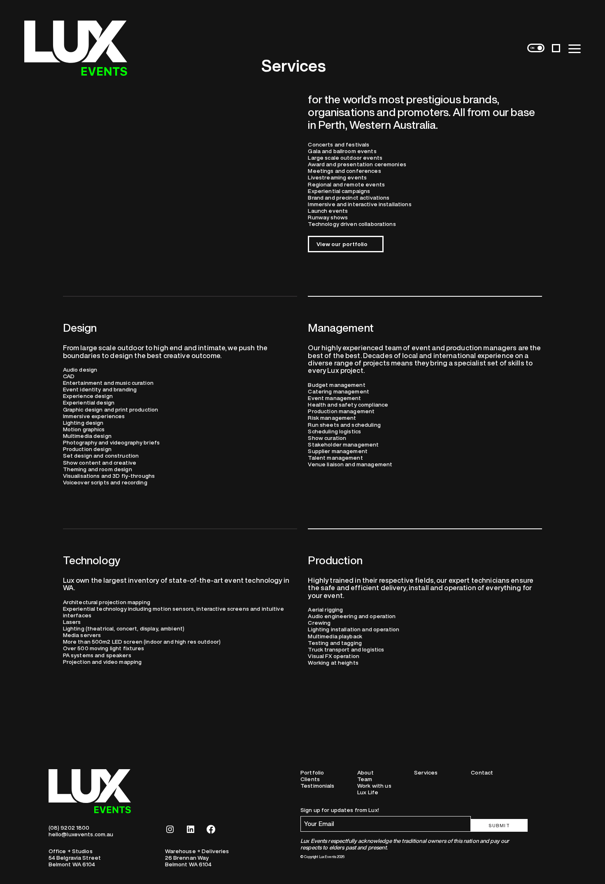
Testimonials (317, 786)
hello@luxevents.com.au (81, 834)
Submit (499, 825)
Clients (310, 779)
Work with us (374, 786)
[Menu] (574, 48)
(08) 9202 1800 (69, 827)
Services (425, 772)
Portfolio (312, 772)
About (365, 772)
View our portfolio (341, 244)
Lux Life (367, 792)
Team (364, 779)
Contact (482, 772)
